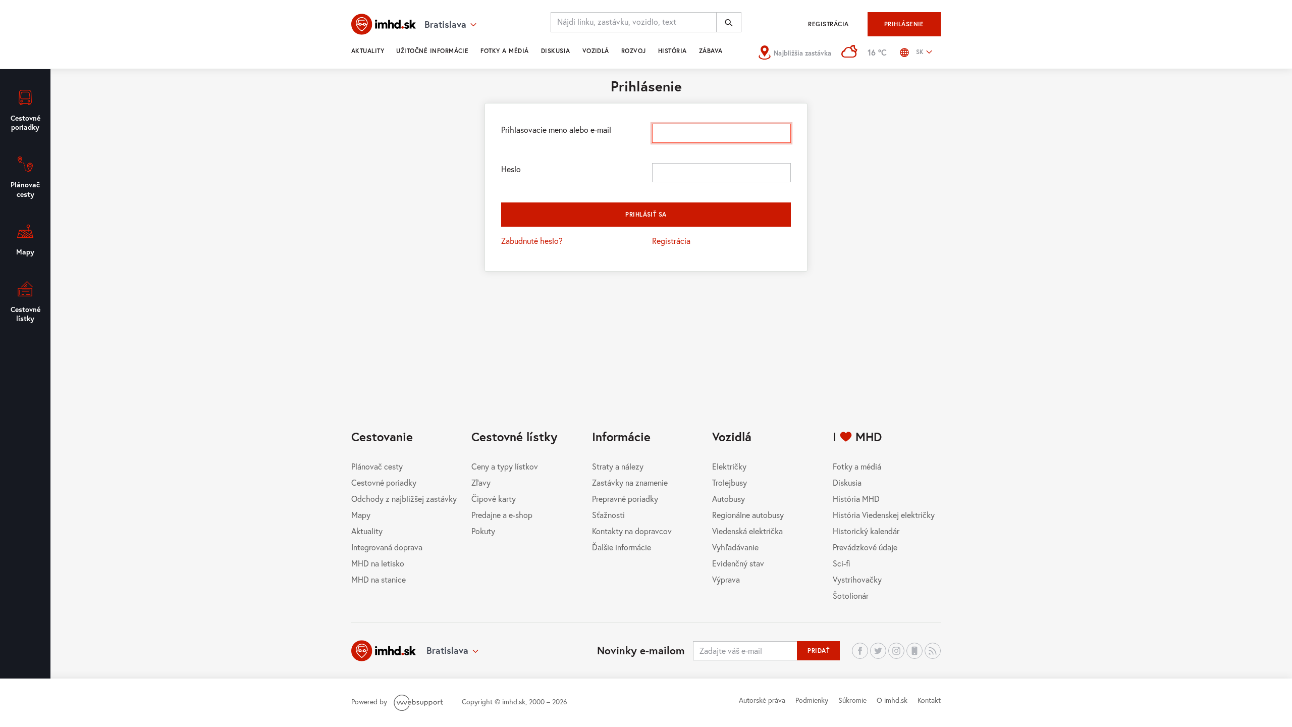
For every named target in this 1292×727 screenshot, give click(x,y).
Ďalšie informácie (621, 547)
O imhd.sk (892, 700)
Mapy (360, 514)
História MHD (856, 498)
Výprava (726, 579)
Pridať (818, 650)
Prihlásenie (904, 24)
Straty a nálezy (617, 466)
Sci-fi (841, 563)
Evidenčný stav (738, 563)
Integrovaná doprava (386, 547)
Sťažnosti (608, 514)
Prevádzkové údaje (865, 547)
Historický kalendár (866, 531)
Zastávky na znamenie (630, 482)
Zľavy (481, 482)
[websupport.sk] (419, 701)
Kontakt (929, 700)
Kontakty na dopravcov (632, 531)
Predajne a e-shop (501, 514)
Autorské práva (762, 700)
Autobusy (728, 498)
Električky (729, 466)
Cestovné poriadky (383, 482)
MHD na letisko (377, 563)
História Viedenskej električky (884, 514)
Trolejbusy (729, 482)
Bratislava (447, 650)
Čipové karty (493, 498)
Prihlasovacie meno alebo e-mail (556, 129)
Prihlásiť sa (646, 214)
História (672, 51)
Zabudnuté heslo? (532, 240)
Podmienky (811, 700)
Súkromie (852, 700)
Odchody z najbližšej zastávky (404, 498)
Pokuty (483, 531)
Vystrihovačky (857, 579)
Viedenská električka (747, 531)
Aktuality (367, 51)
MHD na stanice (378, 579)
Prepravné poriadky (625, 498)
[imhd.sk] (383, 24)
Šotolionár (851, 595)
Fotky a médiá (504, 51)
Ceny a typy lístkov (504, 466)
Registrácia (828, 24)
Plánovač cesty (377, 466)
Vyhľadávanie (735, 547)
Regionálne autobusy (748, 514)
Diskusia (555, 51)
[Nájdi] (728, 22)
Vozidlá (595, 51)
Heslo (511, 169)
